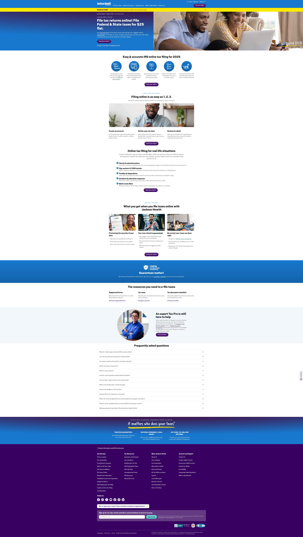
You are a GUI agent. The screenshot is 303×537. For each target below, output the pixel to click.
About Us (154, 457)
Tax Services (101, 454)
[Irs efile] (201, 526)
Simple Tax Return (102, 481)
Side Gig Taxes (128, 469)
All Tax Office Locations (158, 472)
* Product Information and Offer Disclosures (110, 448)
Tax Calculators (128, 460)
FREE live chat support (117, 78)
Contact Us (182, 457)
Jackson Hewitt (101, 14)
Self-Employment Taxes (131, 466)
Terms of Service (170, 517)
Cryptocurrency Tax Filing (104, 488)
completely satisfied (160, 276)
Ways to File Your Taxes (104, 466)
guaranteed (101, 35)
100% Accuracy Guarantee (183, 239)
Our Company (156, 460)
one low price (104, 33)
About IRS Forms (129, 478)
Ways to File (110, 14)
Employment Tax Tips (130, 463)
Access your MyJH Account (187, 463)
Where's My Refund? (185, 475)
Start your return (104, 41)
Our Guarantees (102, 460)
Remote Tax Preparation (104, 475)
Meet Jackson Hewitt (159, 454)
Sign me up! (151, 517)
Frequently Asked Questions (187, 472)
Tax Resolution (101, 491)
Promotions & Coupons (104, 463)
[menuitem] (202, 2)
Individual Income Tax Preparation (107, 478)
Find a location (162, 335)
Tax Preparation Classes (159, 485)
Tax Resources (129, 454)
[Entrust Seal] (193, 525)
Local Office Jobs (157, 478)
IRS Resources (128, 475)
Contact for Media (184, 466)
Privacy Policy (161, 517)
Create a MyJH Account (186, 460)
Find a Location (101, 457)
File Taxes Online (102, 472)
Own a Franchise (157, 488)
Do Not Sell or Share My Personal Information (126, 533)
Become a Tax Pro (157, 481)
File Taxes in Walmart (103, 469)
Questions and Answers (131, 457)
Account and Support (186, 454)
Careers (154, 475)
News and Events (157, 469)
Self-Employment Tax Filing (105, 485)
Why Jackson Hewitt (157, 466)
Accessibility (182, 469)
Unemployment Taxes (130, 472)
